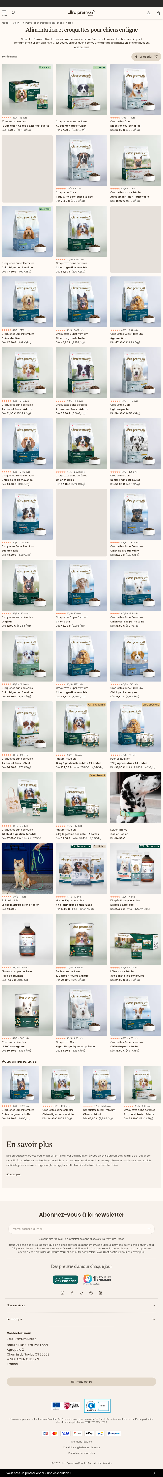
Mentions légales (81, 1441)
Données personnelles (81, 1453)
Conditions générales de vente (81, 1447)
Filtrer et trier (143, 57)
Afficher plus (81, 47)
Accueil (5, 22)
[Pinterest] (91, 1294)
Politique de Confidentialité (104, 1252)
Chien (16, 22)
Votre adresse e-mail (28, 1229)
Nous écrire (84, 1382)
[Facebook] (72, 1294)
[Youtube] (100, 1294)
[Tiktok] (81, 1294)
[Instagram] (62, 1294)
